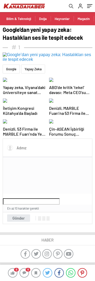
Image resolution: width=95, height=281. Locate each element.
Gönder (18, 218)
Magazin (84, 19)
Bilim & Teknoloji (18, 19)
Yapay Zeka (33, 69)
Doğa (43, 19)
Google (11, 69)
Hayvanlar (62, 19)
